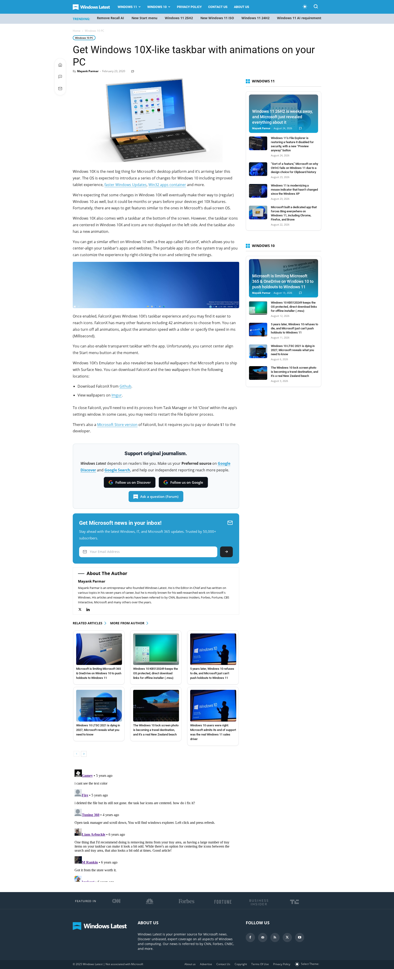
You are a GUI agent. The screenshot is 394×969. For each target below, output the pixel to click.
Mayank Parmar (87, 71)
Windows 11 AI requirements (300, 18)
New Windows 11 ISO (217, 18)
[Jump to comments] (60, 76)
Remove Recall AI (110, 18)
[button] (315, 7)
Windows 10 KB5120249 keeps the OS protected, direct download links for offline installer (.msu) (155, 673)
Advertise (206, 964)
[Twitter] (82, 609)
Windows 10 (157, 7)
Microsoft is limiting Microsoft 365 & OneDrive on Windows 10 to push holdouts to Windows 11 (98, 673)
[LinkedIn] (90, 609)
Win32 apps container (167, 184)
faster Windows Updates (125, 184)
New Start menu (144, 18)
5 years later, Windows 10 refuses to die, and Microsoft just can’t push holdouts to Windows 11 (212, 673)
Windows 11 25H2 (179, 18)
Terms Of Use (260, 964)
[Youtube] (299, 937)
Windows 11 (127, 7)
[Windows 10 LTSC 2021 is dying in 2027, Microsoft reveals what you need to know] (99, 705)
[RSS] (275, 937)
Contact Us (218, 7)
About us (241, 7)
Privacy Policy (189, 7)
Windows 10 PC (84, 37)
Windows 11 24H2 (255, 18)
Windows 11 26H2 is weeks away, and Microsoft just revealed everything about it (282, 117)
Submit (226, 551)
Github (125, 386)
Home (76, 31)
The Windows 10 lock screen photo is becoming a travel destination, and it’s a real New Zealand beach (156, 730)
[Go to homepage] (60, 64)
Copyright (241, 964)
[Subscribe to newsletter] (60, 88)
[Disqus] (156, 825)
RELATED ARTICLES (87, 623)
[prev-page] (76, 754)
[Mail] (262, 937)
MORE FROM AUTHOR (127, 623)
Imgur (116, 395)
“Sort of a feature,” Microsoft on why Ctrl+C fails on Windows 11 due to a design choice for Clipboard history (294, 168)
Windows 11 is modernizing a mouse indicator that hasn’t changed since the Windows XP (294, 189)
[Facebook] (250, 937)
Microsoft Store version (117, 424)
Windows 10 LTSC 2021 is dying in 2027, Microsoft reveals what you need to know (98, 730)
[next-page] (84, 754)
